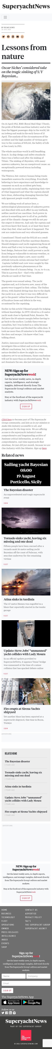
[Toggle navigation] (5, 17)
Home (4, 910)
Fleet (5, 921)
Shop (4, 947)
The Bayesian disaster (18, 490)
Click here (7, 419)
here (44, 448)
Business (6, 913)
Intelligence (9, 936)
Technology (8, 917)
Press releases (10, 932)
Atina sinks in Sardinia (19, 599)
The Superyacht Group (37, 925)
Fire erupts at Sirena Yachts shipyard (22, 710)
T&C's (28, 921)
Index (5, 939)
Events (5, 943)
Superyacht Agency (36, 928)
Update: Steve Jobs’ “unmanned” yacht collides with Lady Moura (25, 652)
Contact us (31, 910)
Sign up (26, 406)
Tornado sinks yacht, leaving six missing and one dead (25, 539)
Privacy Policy (33, 917)
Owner (5, 928)
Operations (8, 925)
